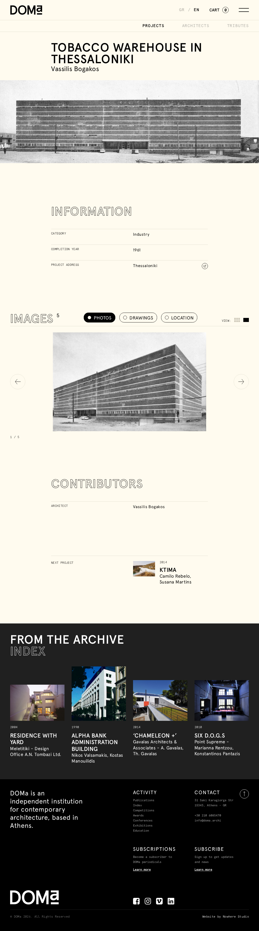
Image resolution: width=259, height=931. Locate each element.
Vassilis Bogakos (149, 506)
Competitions (143, 810)
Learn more (142, 869)
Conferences (143, 820)
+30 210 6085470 (208, 815)
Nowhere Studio (236, 916)
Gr (182, 10)
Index (137, 805)
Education (141, 830)
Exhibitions (143, 825)
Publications (143, 800)
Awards (138, 815)
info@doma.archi (208, 820)
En (196, 10)
